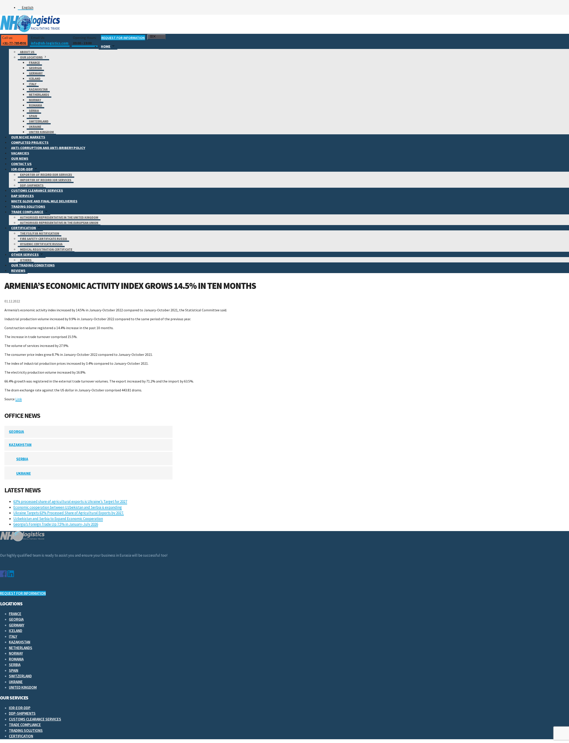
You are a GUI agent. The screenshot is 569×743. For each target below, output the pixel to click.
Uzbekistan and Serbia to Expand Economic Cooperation (58, 518)
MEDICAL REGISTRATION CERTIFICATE (46, 249)
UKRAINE (35, 127)
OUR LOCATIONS (31, 57)
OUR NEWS (19, 158)
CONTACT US (21, 163)
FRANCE (34, 62)
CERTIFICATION (23, 228)
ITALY (32, 84)
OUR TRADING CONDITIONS (33, 265)
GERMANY (36, 73)
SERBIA (34, 111)
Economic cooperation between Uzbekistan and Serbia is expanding (67, 507)
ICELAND (34, 79)
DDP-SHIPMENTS (32, 185)
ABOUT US (27, 52)
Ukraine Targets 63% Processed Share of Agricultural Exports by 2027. (68, 512)
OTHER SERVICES (25, 254)
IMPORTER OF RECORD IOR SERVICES (45, 180)
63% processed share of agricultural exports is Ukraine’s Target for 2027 (70, 501)
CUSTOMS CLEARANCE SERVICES (37, 190)
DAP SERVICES (22, 195)
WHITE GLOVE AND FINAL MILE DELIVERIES (44, 201)
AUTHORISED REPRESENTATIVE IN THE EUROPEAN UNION (59, 223)
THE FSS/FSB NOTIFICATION (39, 233)
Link (18, 399)
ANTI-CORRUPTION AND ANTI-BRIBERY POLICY (48, 147)
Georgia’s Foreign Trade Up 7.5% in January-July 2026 (55, 524)
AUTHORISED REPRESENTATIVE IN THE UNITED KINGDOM (59, 217)
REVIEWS (18, 270)
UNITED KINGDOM (41, 132)
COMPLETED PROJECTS (29, 142)
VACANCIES (20, 153)
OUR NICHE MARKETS (28, 137)
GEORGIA (35, 68)
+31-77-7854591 (14, 43)
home (105, 46)
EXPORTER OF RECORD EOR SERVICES (46, 175)
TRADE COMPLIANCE (27, 211)
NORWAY (35, 100)
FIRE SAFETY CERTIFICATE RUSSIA (43, 239)
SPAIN (33, 116)
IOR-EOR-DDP (22, 169)
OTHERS (26, 260)
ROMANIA (35, 105)
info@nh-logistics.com (49, 43)
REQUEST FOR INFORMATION (123, 37)
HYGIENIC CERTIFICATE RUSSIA (41, 244)
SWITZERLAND (38, 121)
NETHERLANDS (39, 95)
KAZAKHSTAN (38, 89)
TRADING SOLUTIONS (28, 206)
